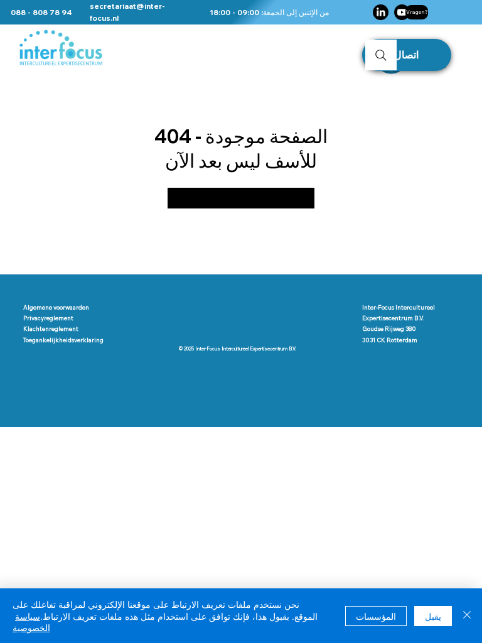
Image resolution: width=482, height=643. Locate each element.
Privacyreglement (48, 318)
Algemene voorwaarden (56, 307)
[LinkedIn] (380, 12)
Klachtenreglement (50, 328)
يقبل (433, 616)
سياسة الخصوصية (31, 622)
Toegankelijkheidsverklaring (63, 339)
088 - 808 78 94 (41, 12)
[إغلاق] (466, 615)
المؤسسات (376, 616)
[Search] (380, 55)
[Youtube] (402, 12)
